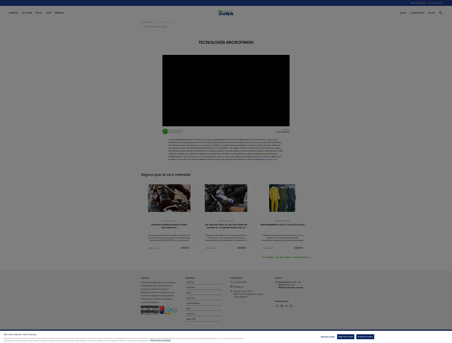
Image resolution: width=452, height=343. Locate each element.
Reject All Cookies (345, 337)
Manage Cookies (328, 337)
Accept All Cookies (365, 337)
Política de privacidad (160, 340)
